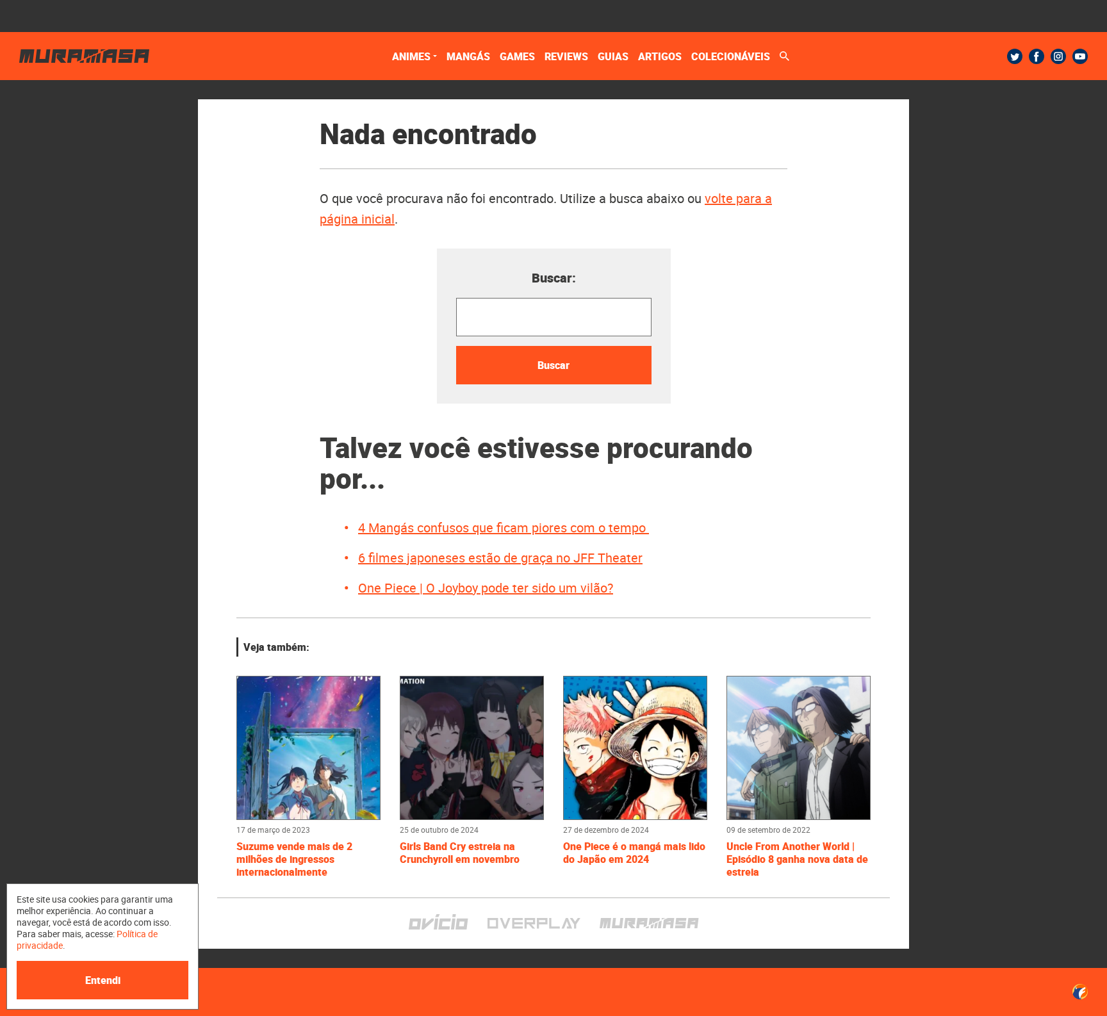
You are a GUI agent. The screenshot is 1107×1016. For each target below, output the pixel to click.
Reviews (566, 56)
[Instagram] (1058, 56)
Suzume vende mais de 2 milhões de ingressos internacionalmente (294, 859)
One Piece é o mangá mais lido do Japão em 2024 (634, 852)
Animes (411, 56)
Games (517, 56)
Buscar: (554, 277)
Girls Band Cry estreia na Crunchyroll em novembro (461, 852)
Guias (613, 56)
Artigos (660, 56)
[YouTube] (1080, 56)
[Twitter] (1014, 56)
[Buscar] (784, 56)
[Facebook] (1036, 56)
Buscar (553, 365)
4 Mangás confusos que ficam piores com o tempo (503, 527)
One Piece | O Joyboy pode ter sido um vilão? (485, 587)
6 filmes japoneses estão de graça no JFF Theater (500, 557)
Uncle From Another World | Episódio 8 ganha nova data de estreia (797, 859)
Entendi (102, 980)
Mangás (468, 56)
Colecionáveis (730, 56)
